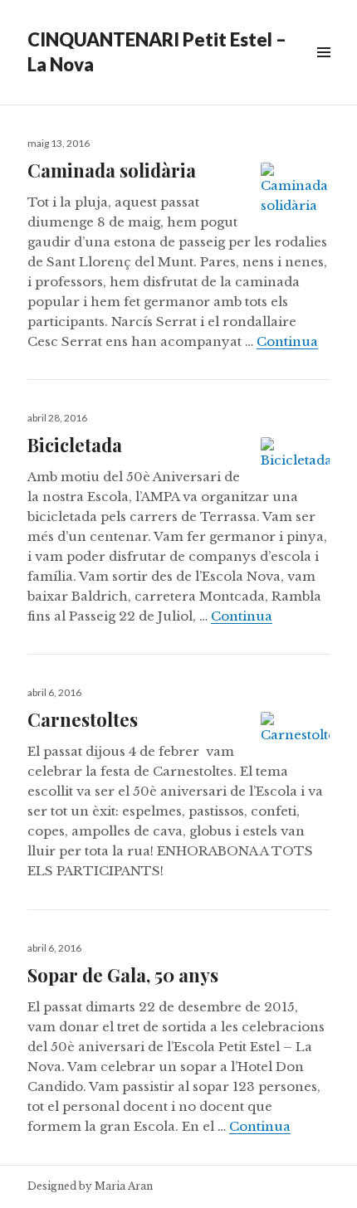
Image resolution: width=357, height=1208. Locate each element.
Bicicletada (74, 444)
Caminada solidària (111, 170)
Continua (287, 341)
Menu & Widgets (323, 71)
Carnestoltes (82, 719)
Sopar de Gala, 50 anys (122, 974)
